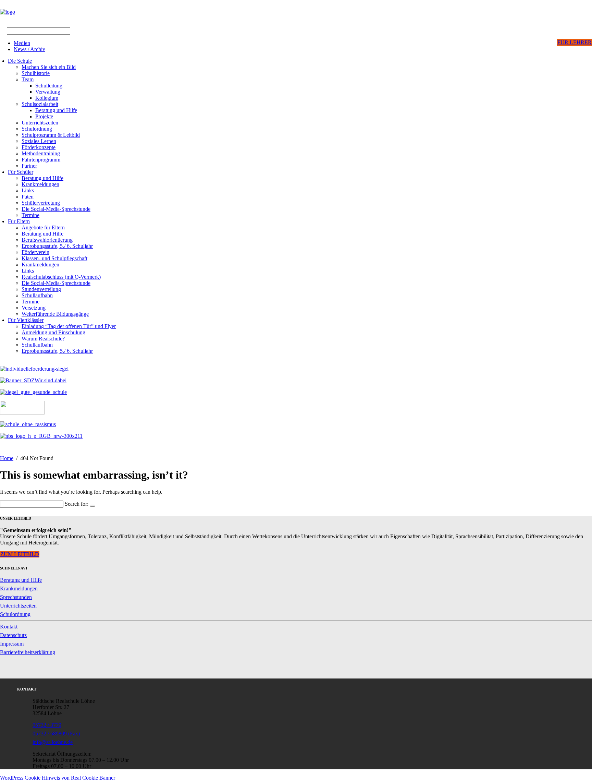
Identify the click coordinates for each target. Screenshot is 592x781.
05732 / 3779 (47, 725)
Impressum (12, 644)
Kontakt (8, 626)
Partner (29, 166)
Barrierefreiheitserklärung (27, 652)
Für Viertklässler (26, 320)
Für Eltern (19, 221)
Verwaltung (47, 92)
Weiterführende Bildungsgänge (55, 314)
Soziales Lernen (39, 141)
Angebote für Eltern (43, 227)
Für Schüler (20, 172)
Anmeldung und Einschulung (53, 332)
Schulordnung (37, 129)
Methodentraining (41, 153)
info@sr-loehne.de (53, 742)
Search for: (76, 504)
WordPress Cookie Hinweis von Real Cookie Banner (57, 778)
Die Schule (20, 61)
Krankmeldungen (40, 184)
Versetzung (34, 308)
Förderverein (35, 252)
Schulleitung (48, 85)
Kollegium (46, 98)
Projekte (44, 116)
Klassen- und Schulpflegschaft (54, 258)
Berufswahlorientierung (47, 240)
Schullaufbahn (37, 295)
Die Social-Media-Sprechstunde (56, 209)
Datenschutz (13, 635)
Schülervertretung (41, 203)
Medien (22, 43)
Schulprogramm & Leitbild (51, 135)
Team (28, 79)
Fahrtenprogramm (41, 160)
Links (28, 190)
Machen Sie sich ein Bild (49, 67)
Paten (28, 197)
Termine (30, 215)
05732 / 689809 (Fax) (56, 733)
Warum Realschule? (43, 338)
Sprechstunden (16, 597)
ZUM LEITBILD (19, 554)
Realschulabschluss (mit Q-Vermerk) (61, 277)
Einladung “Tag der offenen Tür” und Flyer (69, 326)
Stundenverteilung (41, 289)
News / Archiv (29, 49)
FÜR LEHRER (574, 42)
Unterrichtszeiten (40, 122)
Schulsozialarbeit (40, 104)
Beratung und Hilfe (56, 110)
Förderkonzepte (39, 147)
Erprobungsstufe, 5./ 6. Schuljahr (57, 246)
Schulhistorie (36, 73)
